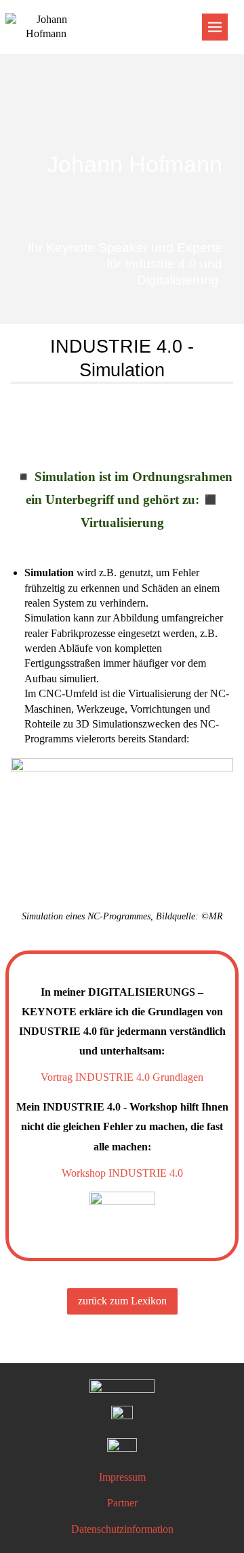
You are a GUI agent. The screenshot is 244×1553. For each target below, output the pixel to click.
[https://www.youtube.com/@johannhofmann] (122, 1448)
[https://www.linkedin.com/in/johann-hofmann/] (122, 1387)
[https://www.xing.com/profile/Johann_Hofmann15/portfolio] (122, 1416)
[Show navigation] (215, 27)
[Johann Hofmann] (122, 104)
